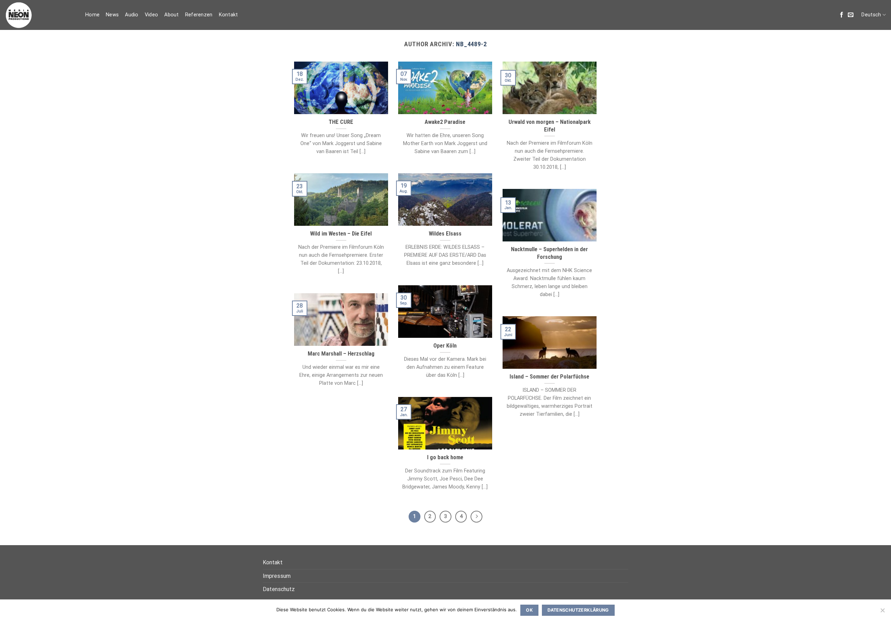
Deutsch (871, 15)
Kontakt (228, 15)
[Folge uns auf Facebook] (841, 15)
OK (529, 610)
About (171, 15)
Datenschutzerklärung (578, 610)
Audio (131, 15)
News (112, 15)
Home (92, 15)
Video (151, 15)
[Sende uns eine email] (850, 15)
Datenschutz (279, 589)
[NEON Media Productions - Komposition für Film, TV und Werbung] (40, 15)
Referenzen (199, 15)
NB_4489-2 (471, 44)
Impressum (277, 576)
